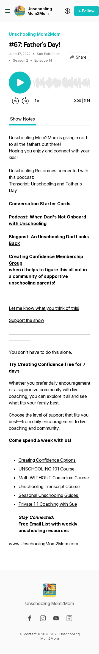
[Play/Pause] (20, 83)
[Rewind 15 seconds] (15, 101)
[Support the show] (67, 11)
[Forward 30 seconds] (25, 101)
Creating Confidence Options (47, 460)
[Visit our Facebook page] (29, 618)
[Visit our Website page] (69, 618)
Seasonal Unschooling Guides (48, 495)
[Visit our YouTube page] (56, 618)
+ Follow (86, 11)
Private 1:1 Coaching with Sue (47, 504)
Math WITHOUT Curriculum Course (53, 477)
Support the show (26, 320)
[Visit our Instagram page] (43, 618)
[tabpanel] (49, 343)
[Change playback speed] (36, 101)
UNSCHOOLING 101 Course (46, 469)
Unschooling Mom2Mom (40, 11)
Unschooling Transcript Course (49, 486)
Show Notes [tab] (22, 119)
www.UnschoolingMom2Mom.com (43, 543)
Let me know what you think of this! (44, 308)
